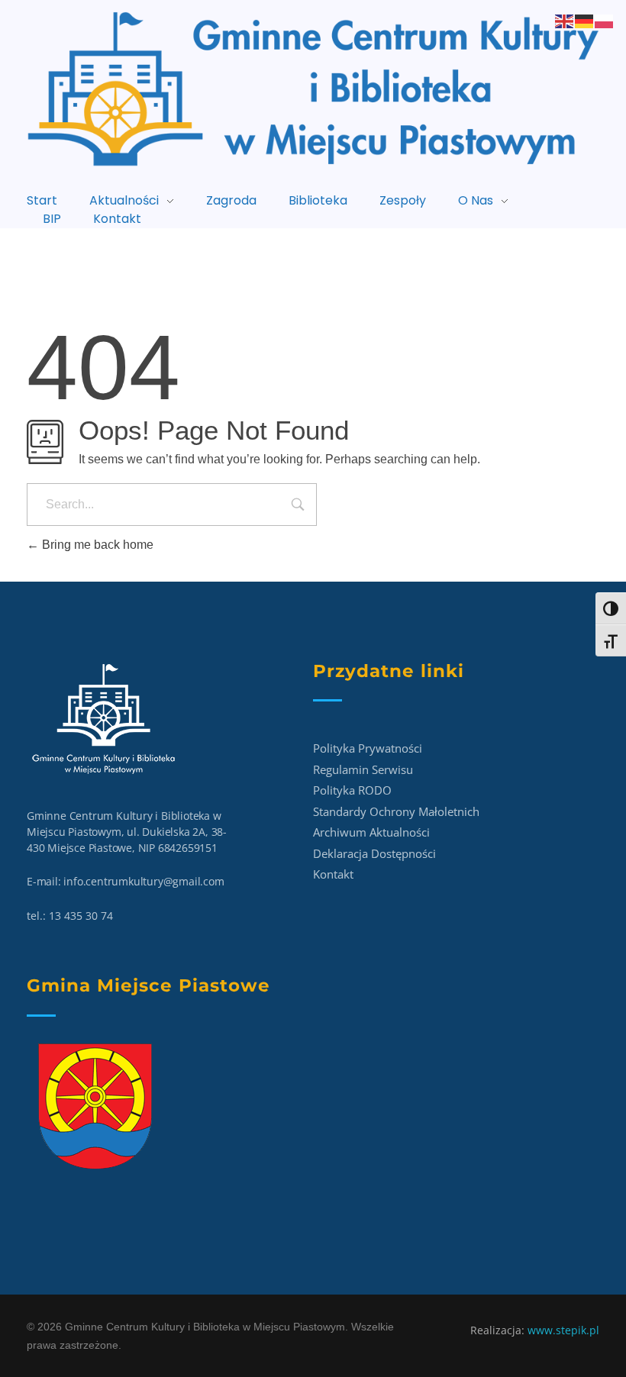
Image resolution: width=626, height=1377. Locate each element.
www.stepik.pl (563, 1330)
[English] (565, 20)
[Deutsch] (585, 20)
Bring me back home (96, 544)
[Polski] (605, 20)
